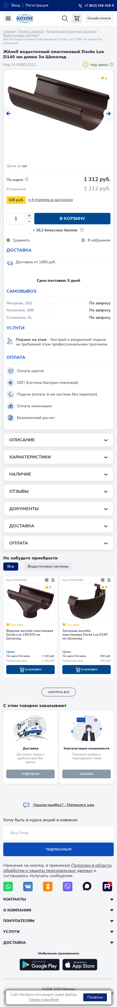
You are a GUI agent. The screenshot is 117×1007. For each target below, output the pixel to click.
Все (10, 566)
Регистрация (37, 5)
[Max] (87, 886)
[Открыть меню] (8, 18)
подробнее (30, 774)
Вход (15, 5)
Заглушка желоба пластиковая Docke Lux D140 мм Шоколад (84, 635)
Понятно (95, 997)
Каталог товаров (31, 31)
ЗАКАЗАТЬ (86, 774)
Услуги (11, 931)
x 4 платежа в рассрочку (50, 199)
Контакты (14, 899)
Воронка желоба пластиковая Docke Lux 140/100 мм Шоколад (29, 635)
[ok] (48, 886)
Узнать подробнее (44, 999)
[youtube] (107, 886)
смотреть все (58, 692)
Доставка (14, 942)
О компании (17, 910)
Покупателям (18, 920)
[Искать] (64, 18)
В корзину (72, 219)
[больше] (29, 216)
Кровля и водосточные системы (71, 31)
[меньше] (29, 221)
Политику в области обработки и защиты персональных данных (57, 868)
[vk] (28, 886)
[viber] (67, 886)
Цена (10, 652)
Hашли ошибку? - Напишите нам (63, 804)
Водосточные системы (20, 35)
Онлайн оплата (99, 18)
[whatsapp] (8, 886)
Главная (9, 31)
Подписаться (58, 849)
